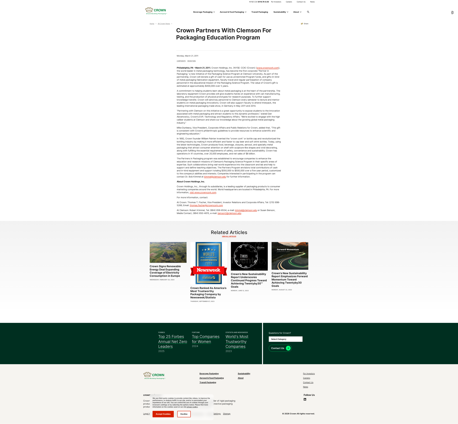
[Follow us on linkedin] (305, 399)
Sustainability (244, 373)
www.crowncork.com (268, 68)
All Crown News (164, 24)
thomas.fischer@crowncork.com (206, 205)
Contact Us (301, 2)
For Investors (276, 2)
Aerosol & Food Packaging (212, 378)
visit (192, 192)
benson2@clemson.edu (229, 213)
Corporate (181, 61)
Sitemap (226, 413)
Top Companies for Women (205, 339)
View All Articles (229, 236)
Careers (289, 2)
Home (152, 24)
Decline (183, 414)
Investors (191, 61)
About (241, 378)
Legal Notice (149, 413)
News (312, 2)
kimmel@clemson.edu (215, 176)
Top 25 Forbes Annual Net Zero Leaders (172, 341)
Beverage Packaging (209, 373)
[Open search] (308, 12)
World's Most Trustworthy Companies (237, 341)
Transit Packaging (259, 12)
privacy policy (192, 407)
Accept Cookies (163, 414)
